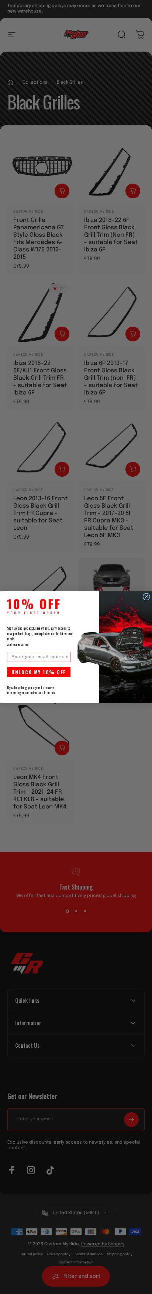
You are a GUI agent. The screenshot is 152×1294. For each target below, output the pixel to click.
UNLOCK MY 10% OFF (38, 671)
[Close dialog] (146, 596)
